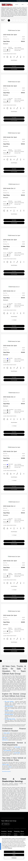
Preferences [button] (10, 848)
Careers (22, 835)
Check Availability (14, 69)
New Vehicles (4, 833)
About (22, 831)
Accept (14, 851)
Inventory (4, 831)
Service (10, 831)
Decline (14, 854)
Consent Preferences (0, 846)
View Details (14, 66)
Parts (9, 835)
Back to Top (23, 661)
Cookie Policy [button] (6, 846)
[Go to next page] (22, 20)
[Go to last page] (25, 20)
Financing (17, 831)
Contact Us (6, 823)
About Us (22, 833)
